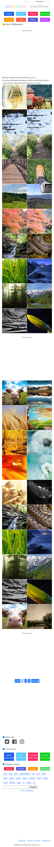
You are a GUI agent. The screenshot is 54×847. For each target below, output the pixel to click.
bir (33, 774)
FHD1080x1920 (20, 756)
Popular (9, 14)
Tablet (21, 20)
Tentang (30, 841)
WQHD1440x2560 (9, 756)
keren (11, 778)
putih (5, 783)
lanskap (32, 778)
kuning (12, 783)
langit (29, 783)
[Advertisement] (27, 50)
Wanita (33, 14)
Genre (21, 14)
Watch (33, 20)
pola (5, 774)
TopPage (22, 841)
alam (5, 778)
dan (10, 774)
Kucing (33, 769)
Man (15, 774)
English (32, 1)
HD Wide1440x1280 (45, 756)
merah (18, 778)
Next (34, 681)
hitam (25, 778)
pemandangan (25, 774)
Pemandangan (45, 14)
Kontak (37, 841)
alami (39, 778)
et (23, 783)
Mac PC (45, 20)
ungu (18, 783)
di (34, 783)
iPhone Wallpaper (27, 791)
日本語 (26, 1)
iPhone (9, 20)
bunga (45, 778)
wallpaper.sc (46, 841)
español (48, 1)
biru (38, 774)
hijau (43, 774)
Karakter (21, 769)
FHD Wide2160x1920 (33, 756)
